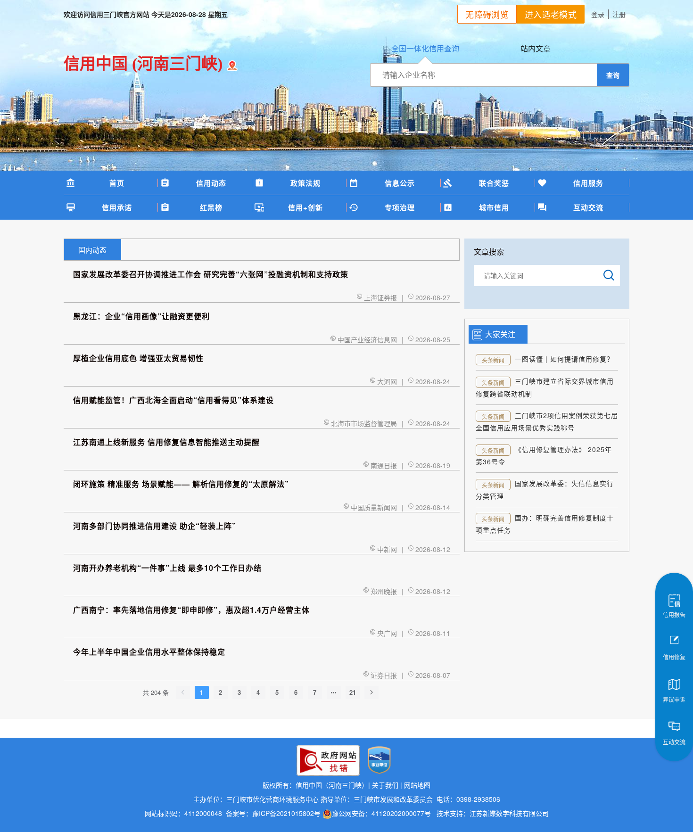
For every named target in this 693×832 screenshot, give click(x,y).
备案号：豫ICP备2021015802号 (273, 813)
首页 (116, 183)
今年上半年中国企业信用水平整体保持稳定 (149, 651)
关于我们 (385, 785)
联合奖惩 (494, 183)
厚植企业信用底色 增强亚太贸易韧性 (138, 358)
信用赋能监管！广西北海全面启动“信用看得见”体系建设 (173, 400)
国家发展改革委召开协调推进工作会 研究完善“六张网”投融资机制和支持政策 (210, 274)
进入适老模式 (551, 14)
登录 (597, 14)
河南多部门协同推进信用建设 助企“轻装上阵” (154, 525)
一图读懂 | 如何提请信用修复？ (564, 358)
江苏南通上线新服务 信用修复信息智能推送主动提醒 (166, 442)
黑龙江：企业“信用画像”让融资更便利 (141, 316)
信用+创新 (305, 207)
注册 (619, 14)
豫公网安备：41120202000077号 (382, 813)
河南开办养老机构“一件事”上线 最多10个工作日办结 (167, 567)
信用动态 (211, 183)
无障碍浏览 (487, 14)
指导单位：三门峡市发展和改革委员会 (377, 799)
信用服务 (588, 183)
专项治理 (400, 207)
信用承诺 (117, 207)
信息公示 (400, 183)
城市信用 (494, 207)
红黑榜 (211, 207)
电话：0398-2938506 (467, 799)
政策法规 (305, 183)
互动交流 (588, 207)
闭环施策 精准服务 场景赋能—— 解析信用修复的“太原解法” (181, 483)
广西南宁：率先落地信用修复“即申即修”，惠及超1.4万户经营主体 (191, 609)
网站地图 (417, 785)
